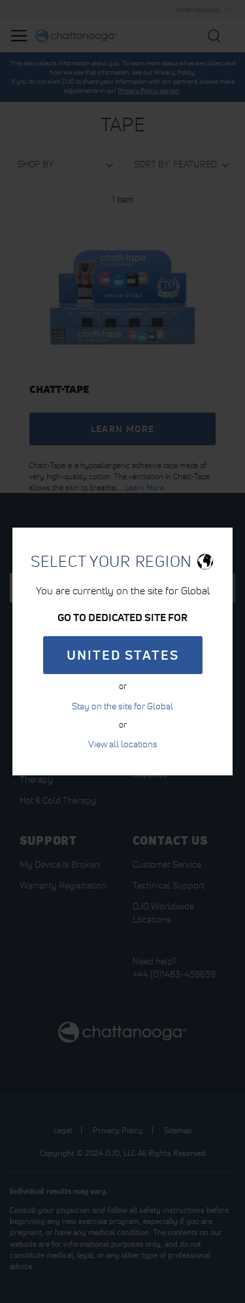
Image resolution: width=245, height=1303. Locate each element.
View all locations (122, 744)
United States (123, 655)
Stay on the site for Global (122, 706)
